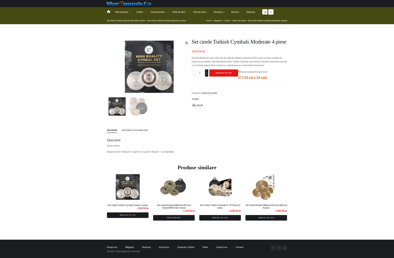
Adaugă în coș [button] (128, 215)
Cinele (227, 21)
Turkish (195, 99)
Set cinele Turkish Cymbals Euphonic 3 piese (166, 21)
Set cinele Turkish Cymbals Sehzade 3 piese (126, 21)
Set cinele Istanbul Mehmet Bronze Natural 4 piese (266, 206)
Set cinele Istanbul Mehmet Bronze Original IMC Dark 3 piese (174, 206)
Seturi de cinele (239, 21)
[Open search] (270, 12)
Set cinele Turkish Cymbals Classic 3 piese (127, 205)
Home (208, 21)
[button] (186, 43)
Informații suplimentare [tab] (135, 130)
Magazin (218, 21)
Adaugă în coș (224, 73)
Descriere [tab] (112, 130)
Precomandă (174, 218)
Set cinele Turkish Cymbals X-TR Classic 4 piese (220, 206)
